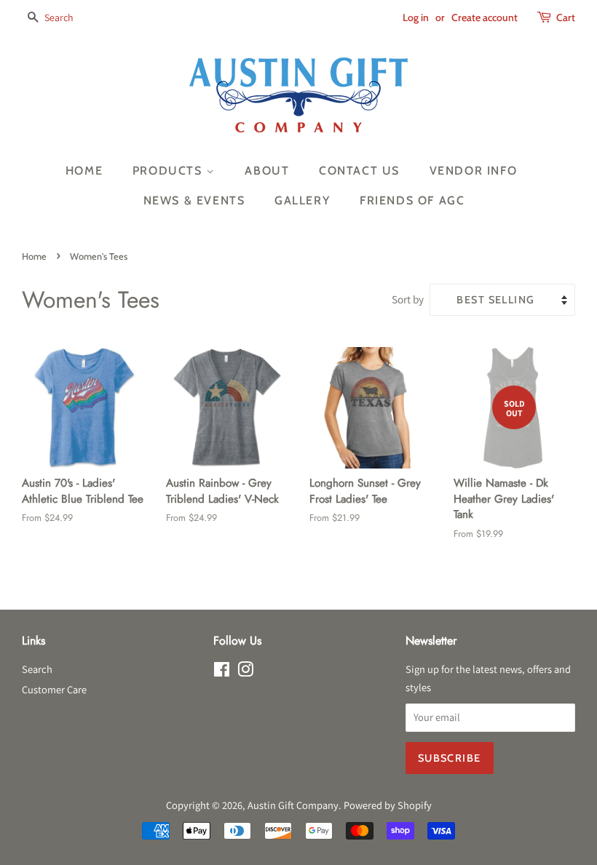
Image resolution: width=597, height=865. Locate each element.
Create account (484, 17)
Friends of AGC (412, 200)
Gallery (302, 200)
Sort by (408, 299)
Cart (565, 17)
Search (37, 669)
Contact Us (359, 171)
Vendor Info (474, 171)
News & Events (194, 200)
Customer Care (54, 689)
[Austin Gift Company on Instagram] (245, 672)
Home (84, 171)
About (267, 171)
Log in (416, 17)
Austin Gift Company (293, 805)
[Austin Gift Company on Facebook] (221, 672)
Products (169, 171)
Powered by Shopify (388, 805)
